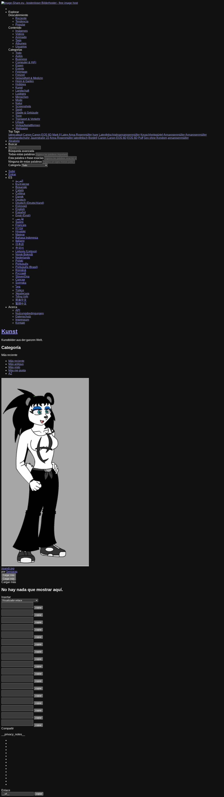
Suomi (19, 221)
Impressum (22, 319)
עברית (19, 228)
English (20, 209)
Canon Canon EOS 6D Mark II (42, 134)
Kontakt (20, 322)
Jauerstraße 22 (39, 137)
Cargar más (9, 575)
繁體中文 (21, 303)
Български (22, 184)
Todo (18, 52)
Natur (18, 103)
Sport (18, 109)
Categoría (14, 165)
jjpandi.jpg (7, 568)
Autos (19, 56)
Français (20, 225)
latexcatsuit (15, 134)
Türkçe (19, 290)
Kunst (19, 87)
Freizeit (20, 74)
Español (20, 212)
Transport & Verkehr (27, 118)
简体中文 (21, 299)
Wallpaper (21, 128)
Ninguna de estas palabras (25, 161)
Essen (19, 65)
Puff (140, 137)
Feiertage (21, 71)
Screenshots (23, 106)
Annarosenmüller (174, 134)
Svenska (20, 282)
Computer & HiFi (25, 62)
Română (20, 270)
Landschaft (22, 90)
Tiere (18, 115)
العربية (19, 180)
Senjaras (11, 571)
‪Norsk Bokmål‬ (24, 254)
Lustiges (20, 93)
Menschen (21, 96)
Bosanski (21, 187)
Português (21, 263)
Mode (18, 100)
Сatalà (19, 190)
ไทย (17, 286)
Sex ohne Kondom (155, 137)
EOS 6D (132, 137)
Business (21, 59)
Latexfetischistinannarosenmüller (119, 134)
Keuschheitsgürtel (152, 134)
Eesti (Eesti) (22, 215)
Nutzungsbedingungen (29, 313)
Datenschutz (23, 316)
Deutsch (20, 199)
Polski (19, 260)
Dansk (19, 196)
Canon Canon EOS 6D (112, 137)
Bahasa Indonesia (26, 237)
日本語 (19, 244)
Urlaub (19, 122)
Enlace (5, 790)
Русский (20, 273)
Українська (22, 293)
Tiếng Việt (21, 296)
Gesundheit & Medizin (29, 78)
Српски (20, 279)
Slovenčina (22, 276)
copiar (38, 607)
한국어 (19, 247)
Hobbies (20, 84)
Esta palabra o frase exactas (26, 157)
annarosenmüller (178, 137)
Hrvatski (20, 231)
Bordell (92, 137)
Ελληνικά (21, 206)
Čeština (20, 193)
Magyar (20, 234)
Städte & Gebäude (26, 112)
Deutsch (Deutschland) (29, 202)
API (17, 310)
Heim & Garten (24, 81)
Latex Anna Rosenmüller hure (79, 134)
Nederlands (22, 257)
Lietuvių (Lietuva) (26, 251)
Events (19, 68)
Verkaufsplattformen (27, 125)
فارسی (19, 218)
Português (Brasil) (26, 267)
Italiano (19, 240)
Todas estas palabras (21, 154)
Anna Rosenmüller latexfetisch (69, 137)
